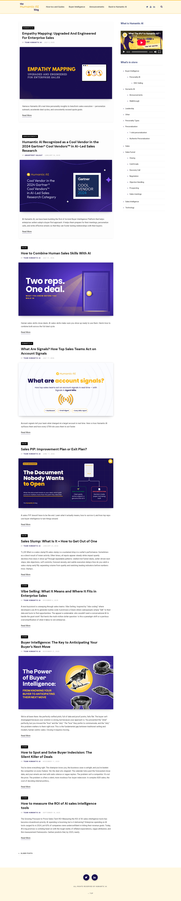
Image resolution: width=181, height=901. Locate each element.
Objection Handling (137, 182)
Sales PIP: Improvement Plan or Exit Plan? (54, 449)
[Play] (124, 52)
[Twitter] (86, 877)
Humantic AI (28, 28)
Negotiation (134, 176)
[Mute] (155, 52)
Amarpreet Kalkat (34, 155)
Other (24, 586)
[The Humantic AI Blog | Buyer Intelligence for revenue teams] (29, 6)
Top (91, 893)
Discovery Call (135, 170)
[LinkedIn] (95, 877)
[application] (142, 42)
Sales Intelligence (132, 202)
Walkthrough (134, 101)
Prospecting (134, 188)
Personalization (131, 127)
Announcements (30, 136)
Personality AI (135, 77)
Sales (24, 247)
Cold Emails (134, 164)
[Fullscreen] (159, 52)
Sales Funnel (130, 152)
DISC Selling (138, 83)
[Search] (160, 7)
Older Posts (27, 853)
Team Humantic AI (33, 42)
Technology (129, 208)
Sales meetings (136, 194)
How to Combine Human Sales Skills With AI (56, 253)
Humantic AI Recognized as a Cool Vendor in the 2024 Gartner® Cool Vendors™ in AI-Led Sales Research (60, 146)
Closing (132, 158)
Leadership (129, 109)
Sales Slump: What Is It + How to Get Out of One (59, 541)
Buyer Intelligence (132, 71)
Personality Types (132, 121)
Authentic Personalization (140, 139)
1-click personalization (138, 133)
